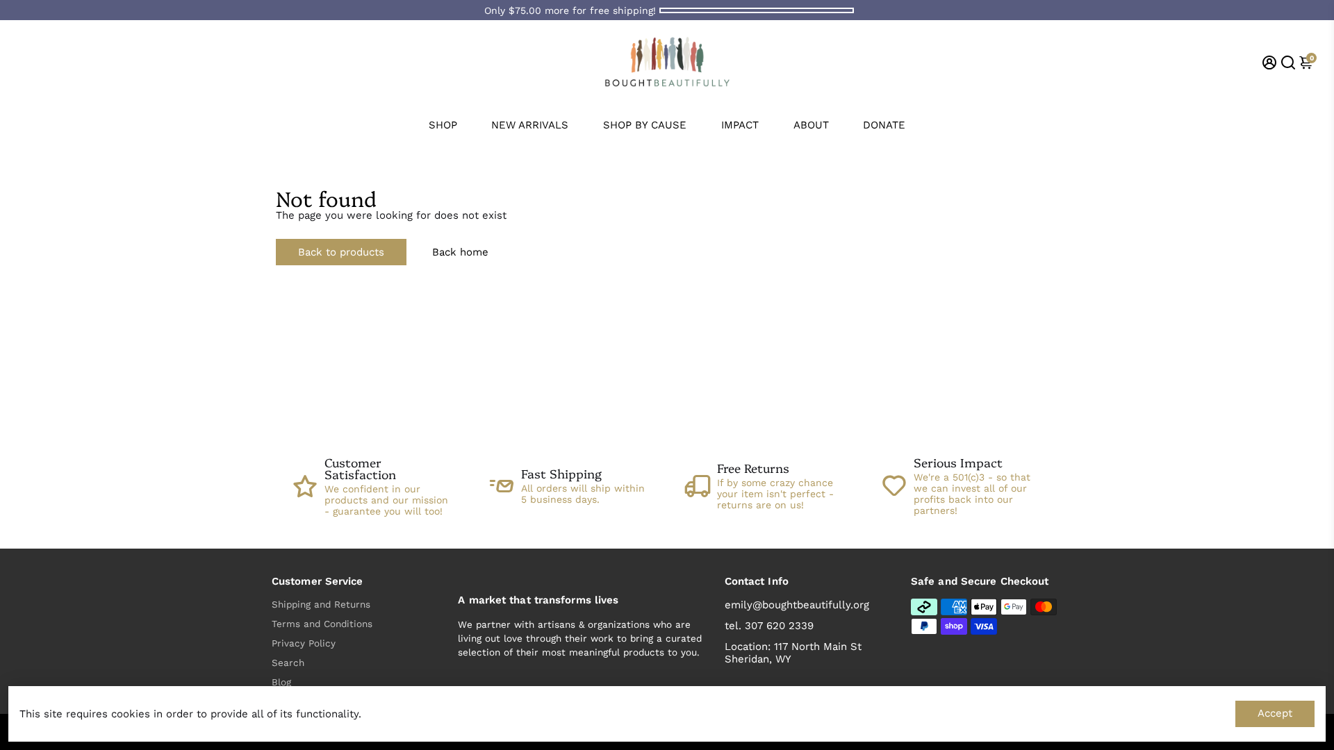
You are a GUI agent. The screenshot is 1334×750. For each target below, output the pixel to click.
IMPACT (740, 125)
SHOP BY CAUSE (644, 125)
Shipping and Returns (321, 604)
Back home (460, 252)
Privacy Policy (304, 643)
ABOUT (811, 125)
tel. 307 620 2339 (769, 625)
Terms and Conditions (322, 623)
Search (288, 662)
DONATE (884, 125)
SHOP (443, 125)
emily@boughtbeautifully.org (797, 605)
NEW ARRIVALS (529, 125)
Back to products (341, 252)
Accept (1275, 713)
